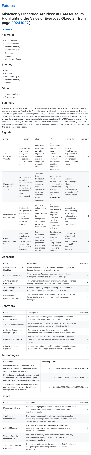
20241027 (19, 23)
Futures (8, 6)
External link (7, 29)
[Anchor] (16, 34)
